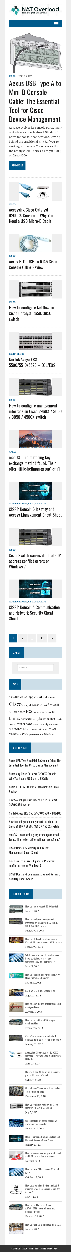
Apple (12, 451)
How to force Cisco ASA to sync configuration (40, 1021)
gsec (22, 712)
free (11, 712)
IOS (29, 711)
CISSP (31, 503)
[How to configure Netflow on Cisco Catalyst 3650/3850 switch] (35, 296)
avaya (52, 697)
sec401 (36, 724)
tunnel (45, 729)
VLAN (52, 729)
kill (53, 712)
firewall (53, 704)
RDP (44, 719)
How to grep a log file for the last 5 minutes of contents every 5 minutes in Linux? (42, 1188)
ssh (11, 729)
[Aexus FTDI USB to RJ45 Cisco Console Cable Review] (35, 250)
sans (29, 724)
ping (35, 719)
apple (32, 697)
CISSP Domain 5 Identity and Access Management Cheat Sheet (35, 512)
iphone (36, 712)
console (37, 705)
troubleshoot (35, 729)
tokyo (26, 729)
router (21, 724)
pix (39, 718)
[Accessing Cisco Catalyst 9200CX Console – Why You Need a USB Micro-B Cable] (35, 198)
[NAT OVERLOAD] (35, 10)
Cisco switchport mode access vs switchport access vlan (41, 1122)
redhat (51, 718)
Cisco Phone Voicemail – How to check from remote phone (43, 1089)
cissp (25, 705)
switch (18, 729)
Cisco (12, 76)
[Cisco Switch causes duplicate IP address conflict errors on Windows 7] (35, 544)
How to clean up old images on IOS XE (43, 1224)
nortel (28, 718)
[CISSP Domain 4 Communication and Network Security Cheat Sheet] (35, 596)
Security (40, 503)
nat (23, 718)
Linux (14, 718)
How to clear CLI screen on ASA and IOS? (42, 1170)
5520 (20, 697)
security (43, 724)
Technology (16, 354)
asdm (46, 697)
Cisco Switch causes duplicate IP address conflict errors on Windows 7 (35, 561)
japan (49, 712)
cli (30, 705)
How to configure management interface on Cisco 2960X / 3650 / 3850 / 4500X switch (35, 411)
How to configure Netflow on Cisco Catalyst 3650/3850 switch (31, 313)
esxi (45, 705)
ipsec (43, 712)
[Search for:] (35, 667)
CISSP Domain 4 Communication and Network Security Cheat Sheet (34, 613)
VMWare (15, 734)
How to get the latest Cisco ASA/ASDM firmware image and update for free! (40, 1208)
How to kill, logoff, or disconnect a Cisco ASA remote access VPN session (43, 940)
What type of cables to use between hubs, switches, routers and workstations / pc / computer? (42, 958)
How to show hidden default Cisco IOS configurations (43, 1005)
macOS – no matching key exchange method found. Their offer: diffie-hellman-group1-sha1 (34, 463)
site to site (53, 724)
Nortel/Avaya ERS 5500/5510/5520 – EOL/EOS (32, 362)
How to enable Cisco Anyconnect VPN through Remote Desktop (42, 976)
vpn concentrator (36, 734)
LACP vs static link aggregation (40, 991)
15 (42, 638)
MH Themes (54, 1248)
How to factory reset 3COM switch (41, 906)
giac (16, 712)
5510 (14, 697)
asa (39, 696)
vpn (25, 734)
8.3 (10, 697)
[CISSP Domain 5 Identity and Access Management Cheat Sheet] (35, 498)
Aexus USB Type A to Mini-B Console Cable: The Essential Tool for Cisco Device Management (35, 101)
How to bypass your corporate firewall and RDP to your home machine (43, 1154)
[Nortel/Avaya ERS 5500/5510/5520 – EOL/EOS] (35, 348)
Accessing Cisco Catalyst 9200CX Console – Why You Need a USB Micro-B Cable (31, 215)
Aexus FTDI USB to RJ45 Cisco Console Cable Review (33, 264)
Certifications (18, 503)
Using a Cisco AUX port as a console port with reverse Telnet (42, 1073)
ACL (26, 697)
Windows (49, 734)
